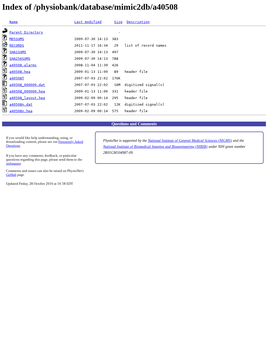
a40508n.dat (20, 104)
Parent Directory (26, 32)
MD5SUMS (16, 39)
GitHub (11, 175)
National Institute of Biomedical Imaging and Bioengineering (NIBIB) (155, 146)
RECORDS (16, 45)
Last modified (88, 22)
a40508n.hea (20, 111)
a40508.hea (19, 72)
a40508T (16, 78)
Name (13, 22)
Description (138, 22)
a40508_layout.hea (27, 98)
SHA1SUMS (17, 52)
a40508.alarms (23, 65)
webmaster (13, 163)
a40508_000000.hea (27, 91)
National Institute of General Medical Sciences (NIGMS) (190, 140)
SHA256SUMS (19, 59)
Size (118, 22)
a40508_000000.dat (27, 85)
